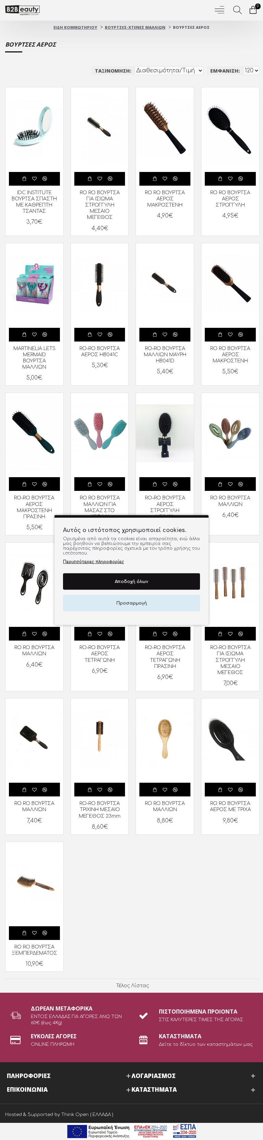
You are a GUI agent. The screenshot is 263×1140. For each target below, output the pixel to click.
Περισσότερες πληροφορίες (93, 561)
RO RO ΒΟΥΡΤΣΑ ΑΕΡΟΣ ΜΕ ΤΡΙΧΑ (230, 806)
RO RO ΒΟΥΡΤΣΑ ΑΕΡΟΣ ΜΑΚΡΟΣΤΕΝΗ (165, 199)
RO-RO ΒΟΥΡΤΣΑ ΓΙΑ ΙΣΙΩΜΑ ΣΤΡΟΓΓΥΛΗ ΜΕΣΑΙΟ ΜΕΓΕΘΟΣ (230, 660)
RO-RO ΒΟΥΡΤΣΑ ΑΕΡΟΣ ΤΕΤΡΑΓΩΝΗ (99, 653)
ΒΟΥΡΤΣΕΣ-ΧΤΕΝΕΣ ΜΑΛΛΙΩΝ (135, 27)
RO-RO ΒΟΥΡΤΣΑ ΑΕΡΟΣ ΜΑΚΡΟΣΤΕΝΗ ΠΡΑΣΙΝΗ (34, 507)
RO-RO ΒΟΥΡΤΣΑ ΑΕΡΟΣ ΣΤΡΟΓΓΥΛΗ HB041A (165, 507)
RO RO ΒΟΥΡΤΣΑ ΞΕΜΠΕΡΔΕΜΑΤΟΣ (34, 950)
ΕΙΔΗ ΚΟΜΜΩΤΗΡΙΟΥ (75, 27)
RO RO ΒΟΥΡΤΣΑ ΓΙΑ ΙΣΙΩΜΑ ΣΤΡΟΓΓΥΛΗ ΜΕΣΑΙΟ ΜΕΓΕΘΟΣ (100, 205)
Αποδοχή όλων (131, 581)
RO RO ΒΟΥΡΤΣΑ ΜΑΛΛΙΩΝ (230, 501)
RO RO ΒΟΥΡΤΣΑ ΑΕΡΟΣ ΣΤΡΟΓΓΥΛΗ (230, 199)
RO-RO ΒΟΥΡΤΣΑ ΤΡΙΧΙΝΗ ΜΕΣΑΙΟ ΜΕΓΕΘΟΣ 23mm (100, 809)
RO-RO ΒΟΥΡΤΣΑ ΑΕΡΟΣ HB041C (99, 351)
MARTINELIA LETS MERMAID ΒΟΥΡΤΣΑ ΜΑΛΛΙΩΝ (34, 358)
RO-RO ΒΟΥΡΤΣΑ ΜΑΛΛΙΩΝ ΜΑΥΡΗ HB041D (165, 354)
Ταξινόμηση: (113, 70)
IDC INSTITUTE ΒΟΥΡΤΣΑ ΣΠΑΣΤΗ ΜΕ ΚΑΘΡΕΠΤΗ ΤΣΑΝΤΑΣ (34, 202)
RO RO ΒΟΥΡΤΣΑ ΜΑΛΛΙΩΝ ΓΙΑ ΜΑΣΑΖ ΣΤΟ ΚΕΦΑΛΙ (100, 507)
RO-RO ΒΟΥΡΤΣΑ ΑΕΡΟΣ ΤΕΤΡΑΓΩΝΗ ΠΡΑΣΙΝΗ (165, 657)
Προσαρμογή (131, 602)
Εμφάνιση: (225, 70)
